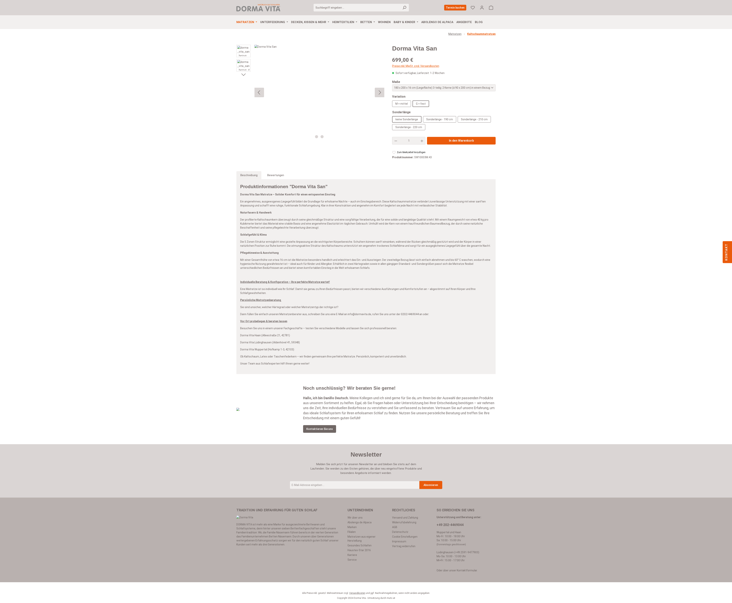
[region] (310, 92)
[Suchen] (404, 7)
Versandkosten (357, 593)
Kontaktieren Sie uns (319, 428)
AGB (394, 527)
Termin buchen (455, 7)
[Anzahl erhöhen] (422, 141)
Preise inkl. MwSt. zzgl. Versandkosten (415, 65)
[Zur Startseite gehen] (258, 7)
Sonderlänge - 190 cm (439, 119)
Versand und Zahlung (405, 517)
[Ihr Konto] (481, 7)
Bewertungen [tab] (275, 175)
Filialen (352, 531)
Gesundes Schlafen (360, 545)
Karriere (352, 554)
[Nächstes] (243, 74)
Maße (396, 82)
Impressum (399, 541)
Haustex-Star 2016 (359, 550)
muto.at (391, 598)
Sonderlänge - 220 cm (408, 127)
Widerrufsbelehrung (404, 522)
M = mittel (401, 103)
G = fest (421, 103)
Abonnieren (431, 485)
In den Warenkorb (461, 140)
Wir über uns (355, 517)
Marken (352, 527)
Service (352, 559)
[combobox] (357, 7)
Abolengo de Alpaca (360, 522)
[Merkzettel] (472, 7)
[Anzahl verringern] (395, 141)
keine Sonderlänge (407, 119)
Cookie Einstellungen (404, 536)
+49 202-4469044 (450, 525)
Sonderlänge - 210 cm (474, 119)
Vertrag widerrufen (403, 546)
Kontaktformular (467, 570)
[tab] (248, 175)
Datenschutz (400, 531)
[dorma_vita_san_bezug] (319, 92)
